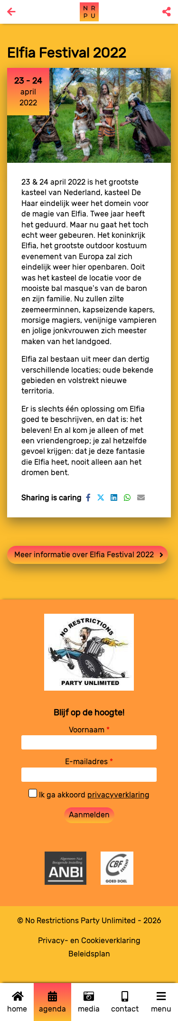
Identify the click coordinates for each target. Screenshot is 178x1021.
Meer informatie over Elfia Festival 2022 (84, 554)
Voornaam (89, 729)
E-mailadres (89, 761)
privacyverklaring (118, 794)
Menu (161, 1008)
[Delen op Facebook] (88, 497)
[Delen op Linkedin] (114, 497)
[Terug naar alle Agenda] (11, 12)
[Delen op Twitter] (100, 497)
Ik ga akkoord (93, 794)
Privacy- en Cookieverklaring (89, 940)
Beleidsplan (89, 953)
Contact (125, 1008)
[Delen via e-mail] (141, 497)
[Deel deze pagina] (166, 12)
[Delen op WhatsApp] (127, 497)
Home (17, 1008)
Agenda (52, 1008)
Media (89, 1008)
